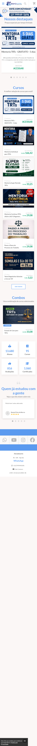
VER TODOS (18, 286)
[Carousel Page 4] (20, 77)
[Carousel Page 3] (17, 77)
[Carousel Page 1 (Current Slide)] (11, 77)
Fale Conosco (19, 469)
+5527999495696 (18, 465)
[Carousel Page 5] (23, 77)
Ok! (25, 741)
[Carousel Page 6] (25, 77)
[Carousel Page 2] (14, 77)
